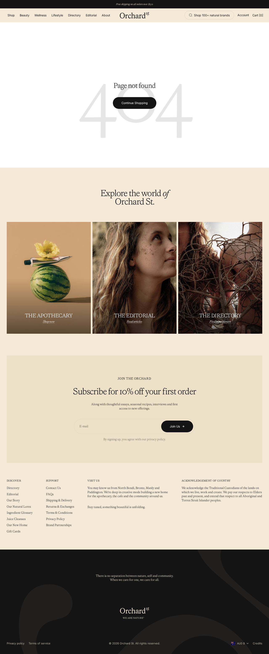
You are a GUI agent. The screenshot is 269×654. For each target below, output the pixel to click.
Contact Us (53, 488)
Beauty (24, 15)
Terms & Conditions (59, 513)
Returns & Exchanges (60, 506)
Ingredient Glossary (20, 513)
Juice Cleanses (16, 519)
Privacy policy (15, 643)
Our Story (13, 500)
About (106, 15)
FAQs (50, 494)
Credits (257, 643)
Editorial (91, 15)
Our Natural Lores (19, 506)
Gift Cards (13, 531)
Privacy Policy (55, 519)
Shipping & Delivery (59, 500)
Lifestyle (57, 15)
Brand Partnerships (58, 525)
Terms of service (39, 643)
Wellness (40, 15)
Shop (11, 15)
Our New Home (17, 525)
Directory (74, 15)
